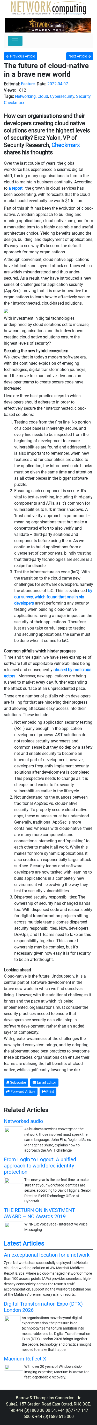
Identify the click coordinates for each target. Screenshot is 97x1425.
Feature (28, 83)
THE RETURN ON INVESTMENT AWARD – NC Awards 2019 (39, 1213)
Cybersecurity (62, 96)
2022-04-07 (57, 83)
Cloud (43, 96)
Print (50, 1091)
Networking (25, 96)
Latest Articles (24, 1243)
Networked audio (23, 1121)
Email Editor (46, 1082)
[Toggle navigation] (15, 41)
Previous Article (22, 56)
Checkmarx (14, 102)
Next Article (78, 56)
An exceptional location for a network (46, 1255)
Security (83, 96)
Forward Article (22, 1091)
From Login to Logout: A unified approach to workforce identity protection (40, 1165)
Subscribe (17, 1082)
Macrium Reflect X (25, 1359)
